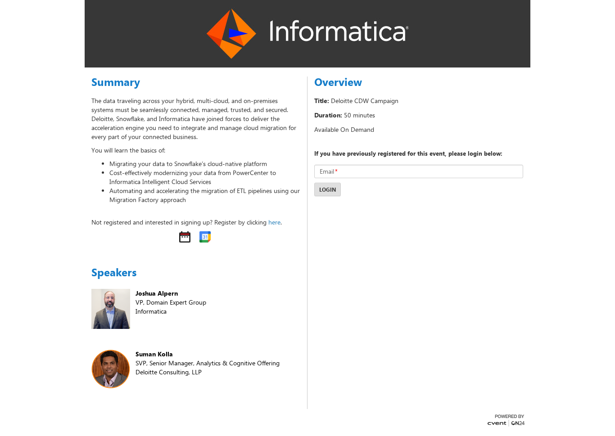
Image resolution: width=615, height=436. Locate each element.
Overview (338, 81)
